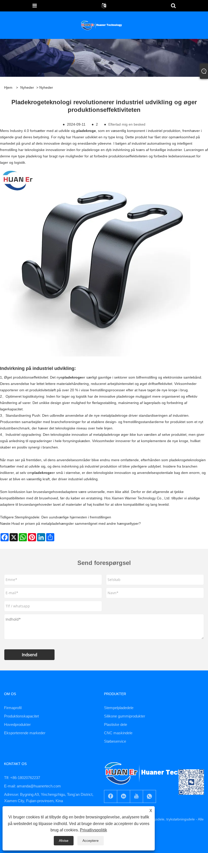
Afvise (63, 841)
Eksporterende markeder (24, 733)
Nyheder (27, 87)
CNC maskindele (118, 733)
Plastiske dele (115, 724)
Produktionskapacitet (21, 716)
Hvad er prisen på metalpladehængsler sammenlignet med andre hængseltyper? (76, 523)
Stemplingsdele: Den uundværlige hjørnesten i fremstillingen (63, 517)
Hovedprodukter (17, 724)
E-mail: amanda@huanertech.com (32, 786)
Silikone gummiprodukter (124, 716)
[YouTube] (136, 796)
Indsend (29, 654)
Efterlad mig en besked (126, 124)
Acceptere (90, 841)
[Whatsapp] (149, 796)
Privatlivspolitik (93, 830)
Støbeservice (115, 741)
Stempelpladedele (118, 708)
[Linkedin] (123, 796)
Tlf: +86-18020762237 (22, 777)
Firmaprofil (13, 708)
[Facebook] (110, 796)
